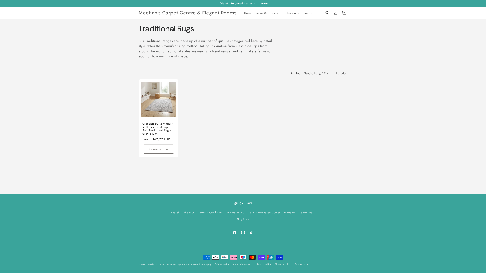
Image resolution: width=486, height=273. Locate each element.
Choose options (158, 149)
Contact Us (305, 212)
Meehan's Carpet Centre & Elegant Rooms (169, 264)
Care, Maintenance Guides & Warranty (271, 212)
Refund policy (264, 264)
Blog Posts (243, 219)
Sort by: (295, 73)
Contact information (243, 264)
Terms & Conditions (210, 212)
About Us (189, 212)
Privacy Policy (235, 212)
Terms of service (303, 264)
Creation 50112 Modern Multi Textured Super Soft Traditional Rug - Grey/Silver (157, 128)
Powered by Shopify (201, 264)
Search (175, 212)
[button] (276, 13)
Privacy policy (222, 264)
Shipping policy (283, 264)
